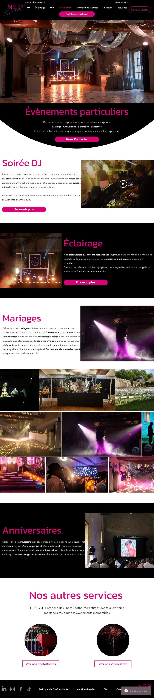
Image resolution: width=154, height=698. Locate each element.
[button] (87, 7)
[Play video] (123, 184)
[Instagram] (12, 689)
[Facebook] (21, 689)
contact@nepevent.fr (35, 2)
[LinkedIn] (4, 689)
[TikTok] (29, 689)
